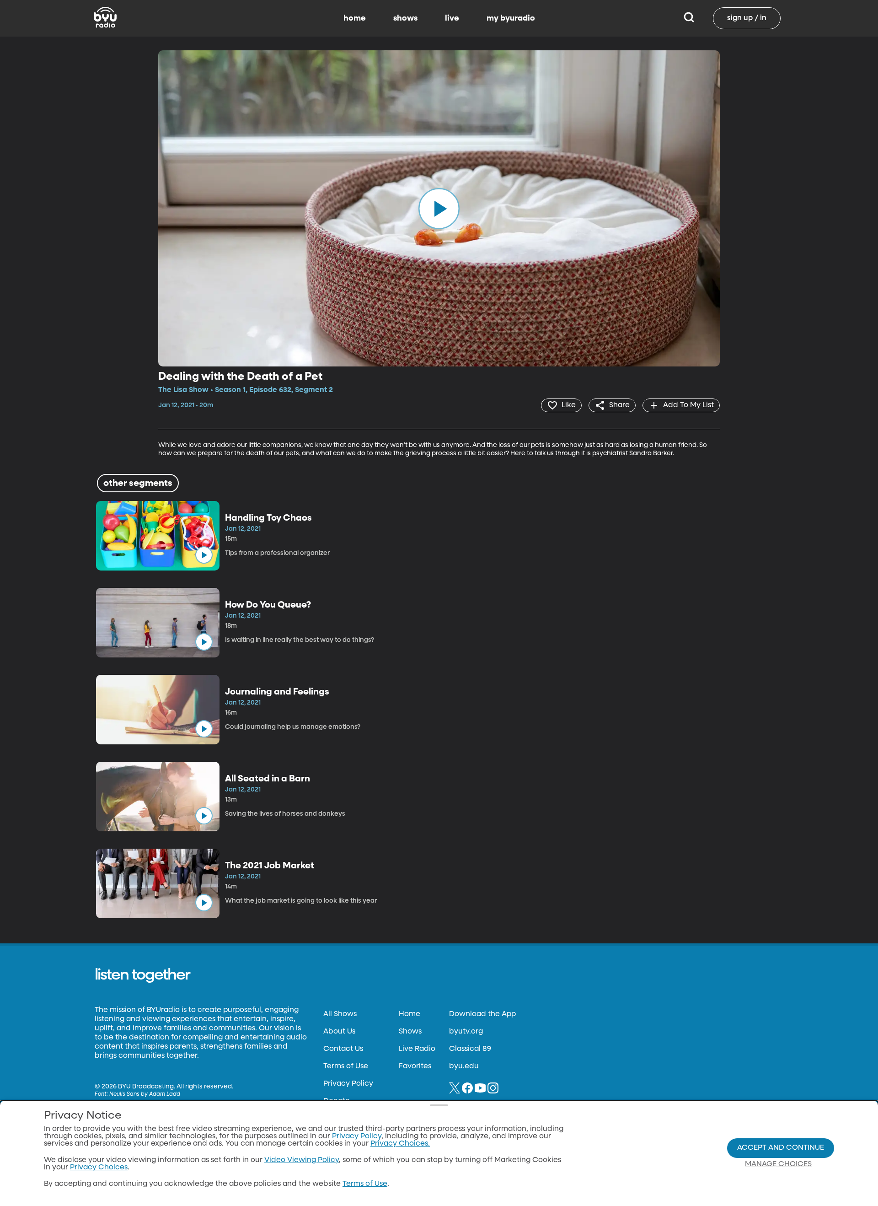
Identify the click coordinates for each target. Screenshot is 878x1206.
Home (409, 1014)
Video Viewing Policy (301, 1160)
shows (405, 18)
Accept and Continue (780, 1148)
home (354, 18)
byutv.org (466, 1031)
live (452, 18)
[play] (439, 208)
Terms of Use (345, 1066)
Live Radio (417, 1049)
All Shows (340, 1014)
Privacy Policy (348, 1084)
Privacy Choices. (400, 1143)
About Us (339, 1031)
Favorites (415, 1066)
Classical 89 (470, 1049)
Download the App (482, 1014)
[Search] (688, 18)
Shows (410, 1031)
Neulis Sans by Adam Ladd (144, 1094)
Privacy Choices (99, 1167)
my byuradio (511, 18)
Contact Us (343, 1049)
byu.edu (464, 1066)
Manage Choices (778, 1164)
